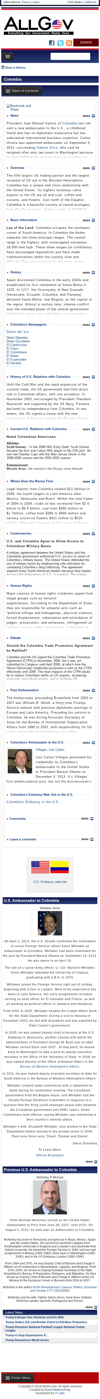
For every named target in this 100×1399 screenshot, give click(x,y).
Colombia (69, 123)
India (36, 2)
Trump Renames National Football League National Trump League (44, 1328)
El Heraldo (14, 363)
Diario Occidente (18, 341)
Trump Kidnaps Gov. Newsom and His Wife (34, 1317)
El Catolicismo (17, 345)
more (89, 1161)
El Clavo (12, 348)
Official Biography (50, 1155)
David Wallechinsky (58, 1389)
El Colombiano (17, 352)
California (89, 2)
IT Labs (60, 1393)
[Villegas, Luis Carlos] (20, 761)
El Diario (12, 356)
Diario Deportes (17, 337)
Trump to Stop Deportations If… (27, 1335)
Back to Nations (16, 67)
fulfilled (26, 157)
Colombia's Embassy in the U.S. (33, 802)
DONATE (86, 42)
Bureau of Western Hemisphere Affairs (49, 1066)
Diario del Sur (18, 332)
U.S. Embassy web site (50, 882)
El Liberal (13, 367)
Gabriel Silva (47, 147)
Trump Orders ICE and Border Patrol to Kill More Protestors (46, 1322)
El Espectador (16, 359)
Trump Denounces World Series (27, 1340)
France (26, 2)
